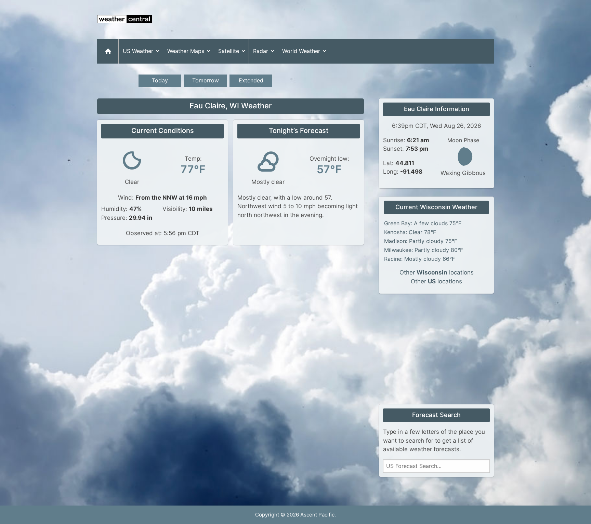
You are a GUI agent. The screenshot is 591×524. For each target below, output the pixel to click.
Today (160, 80)
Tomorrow (205, 80)
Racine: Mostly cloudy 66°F (419, 258)
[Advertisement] (369, 19)
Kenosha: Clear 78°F (410, 232)
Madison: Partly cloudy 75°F (420, 241)
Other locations (436, 272)
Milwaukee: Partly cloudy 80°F (423, 249)
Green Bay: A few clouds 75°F (422, 223)
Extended (251, 80)
